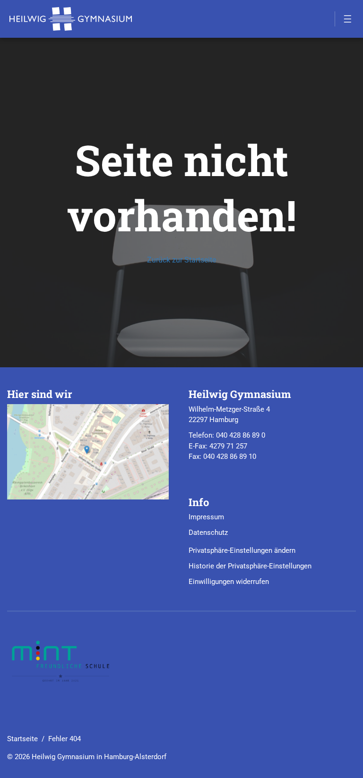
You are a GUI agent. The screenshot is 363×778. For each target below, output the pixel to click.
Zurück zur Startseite (181, 259)
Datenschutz (208, 532)
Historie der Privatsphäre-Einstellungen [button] (250, 566)
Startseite (22, 739)
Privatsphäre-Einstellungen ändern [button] (242, 550)
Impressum (206, 517)
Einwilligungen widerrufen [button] (229, 581)
